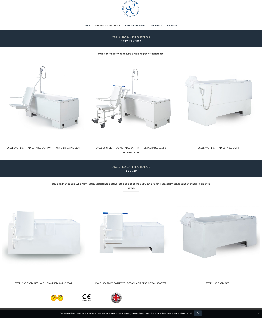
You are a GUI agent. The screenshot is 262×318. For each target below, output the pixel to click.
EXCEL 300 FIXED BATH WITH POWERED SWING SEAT (43, 283)
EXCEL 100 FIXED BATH (218, 283)
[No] (258, 313)
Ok (198, 313)
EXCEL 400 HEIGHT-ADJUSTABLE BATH (218, 147)
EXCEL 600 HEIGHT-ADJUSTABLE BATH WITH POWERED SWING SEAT (43, 147)
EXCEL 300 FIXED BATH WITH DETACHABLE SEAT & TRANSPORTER (131, 283)
